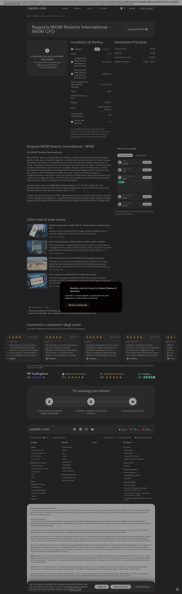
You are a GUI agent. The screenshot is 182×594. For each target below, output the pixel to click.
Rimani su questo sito (78, 305)
